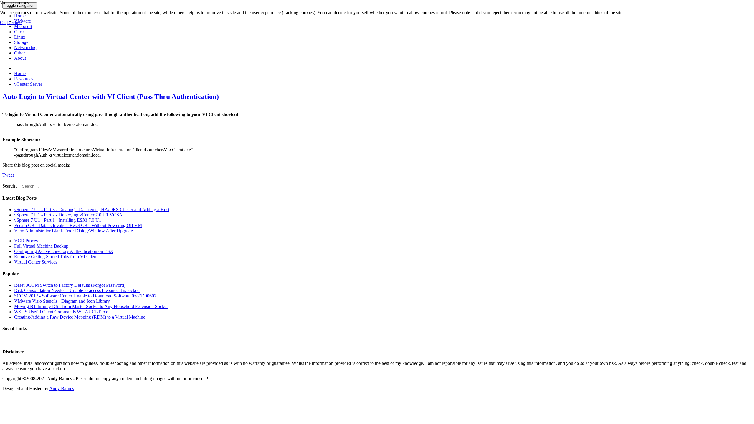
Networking (25, 47)
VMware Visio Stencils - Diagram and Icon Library (62, 301)
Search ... (11, 185)
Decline (14, 22)
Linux (19, 36)
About (20, 58)
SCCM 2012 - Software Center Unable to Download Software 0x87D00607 (85, 295)
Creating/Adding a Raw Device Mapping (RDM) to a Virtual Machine (79, 316)
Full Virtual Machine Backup (41, 246)
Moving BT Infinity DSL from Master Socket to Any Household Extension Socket (91, 306)
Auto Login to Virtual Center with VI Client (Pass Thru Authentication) (110, 96)
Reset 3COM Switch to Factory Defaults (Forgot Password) (69, 285)
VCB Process (26, 240)
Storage (21, 42)
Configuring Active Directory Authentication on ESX (63, 251)
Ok (3, 22)
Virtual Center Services (35, 261)
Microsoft (23, 26)
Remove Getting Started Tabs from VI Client (55, 256)
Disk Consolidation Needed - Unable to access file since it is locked (77, 290)
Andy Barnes (61, 388)
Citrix (19, 31)
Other (19, 52)
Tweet (8, 175)
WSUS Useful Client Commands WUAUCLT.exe (61, 311)
